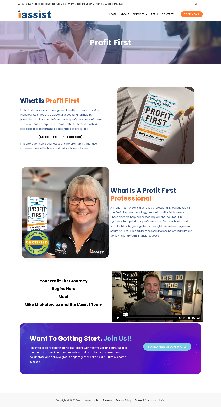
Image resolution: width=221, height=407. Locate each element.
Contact (168, 14)
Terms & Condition (145, 400)
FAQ (161, 400)
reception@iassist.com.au (52, 3)
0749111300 (27, 3)
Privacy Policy (123, 400)
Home (112, 14)
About (124, 14)
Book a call (192, 14)
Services (138, 14)
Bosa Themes (104, 400)
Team (154, 14)
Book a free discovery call (167, 346)
